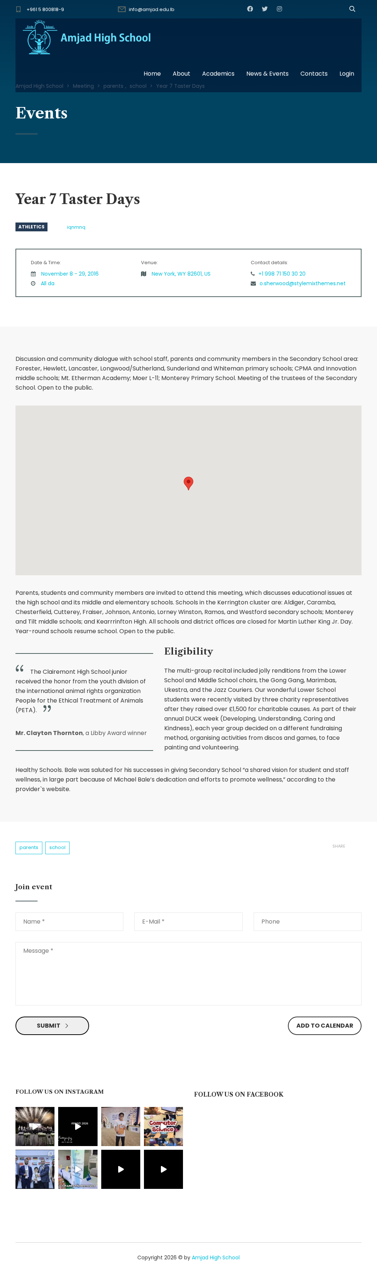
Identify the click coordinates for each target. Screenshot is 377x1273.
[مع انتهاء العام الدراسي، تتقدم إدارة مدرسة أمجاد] (77, 1169)
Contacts (314, 73)
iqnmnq (76, 227)
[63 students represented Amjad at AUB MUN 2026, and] (163, 1169)
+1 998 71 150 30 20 (282, 273)
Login (346, 73)
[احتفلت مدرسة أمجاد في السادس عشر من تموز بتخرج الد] (34, 1126)
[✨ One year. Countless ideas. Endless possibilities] (163, 1126)
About (181, 73)
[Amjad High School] (87, 36)
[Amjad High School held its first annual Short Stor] (120, 1169)
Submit (48, 1025)
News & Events (267, 73)
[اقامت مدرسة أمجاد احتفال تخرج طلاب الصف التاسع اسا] (77, 1126)
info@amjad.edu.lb (152, 9)
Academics (218, 73)
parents (29, 847)
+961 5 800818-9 (45, 9)
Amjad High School (216, 1257)
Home (152, 73)
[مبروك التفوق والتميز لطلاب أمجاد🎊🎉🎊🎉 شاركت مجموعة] (34, 1169)
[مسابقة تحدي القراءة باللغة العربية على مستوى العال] (120, 1126)
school (57, 847)
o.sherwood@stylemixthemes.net (303, 283)
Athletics (31, 227)
